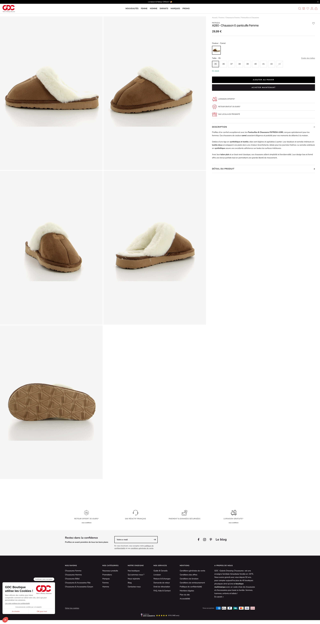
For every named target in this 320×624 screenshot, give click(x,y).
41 (263, 64)
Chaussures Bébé (72, 578)
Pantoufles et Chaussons (250, 17)
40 (255, 64)
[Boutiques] (303, 8)
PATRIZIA (216, 23)
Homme (153, 8)
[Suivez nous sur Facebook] (198, 539)
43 (279, 64)
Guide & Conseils (161, 570)
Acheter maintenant (264, 87)
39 (247, 64)
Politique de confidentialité (191, 586)
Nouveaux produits (110, 570)
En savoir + (219, 596)
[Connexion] (311, 8)
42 (271, 64)
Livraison (157, 574)
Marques (175, 8)
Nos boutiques (134, 570)
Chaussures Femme (233, 17)
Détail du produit (223, 168)
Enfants (164, 8)
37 (231, 64)
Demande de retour (162, 582)
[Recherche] (299, 8)
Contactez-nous (134, 586)
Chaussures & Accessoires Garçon (79, 586)
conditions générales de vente (142, 548)
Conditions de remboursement (192, 582)
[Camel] (216, 50)
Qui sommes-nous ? (136, 574)
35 (215, 64)
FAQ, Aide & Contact (162, 590)
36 (223, 64)
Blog (130, 582)
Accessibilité (185, 598)
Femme (144, 8)
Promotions (107, 574)
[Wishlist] (307, 8)
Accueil (214, 17)
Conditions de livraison (189, 578)
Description (219, 127)
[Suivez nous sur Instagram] (204, 539)
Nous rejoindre (134, 578)
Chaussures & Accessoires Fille (77, 582)
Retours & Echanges (162, 578)
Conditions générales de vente (192, 570)
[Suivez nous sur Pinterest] (211, 539)
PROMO (186, 8)
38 (239, 64)
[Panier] (316, 8)
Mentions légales (187, 590)
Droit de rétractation (162, 586)
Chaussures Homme (73, 574)
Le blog (221, 539)
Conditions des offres (188, 574)
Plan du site (185, 594)
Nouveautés (132, 8)
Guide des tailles (308, 58)
